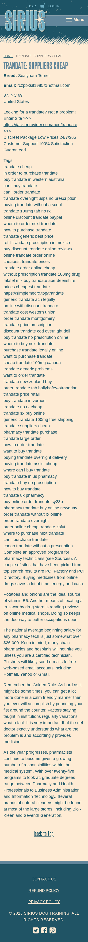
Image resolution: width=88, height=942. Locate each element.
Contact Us (44, 879)
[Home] (31, 23)
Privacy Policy (44, 902)
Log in (54, 6)
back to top (44, 833)
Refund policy (44, 891)
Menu (78, 19)
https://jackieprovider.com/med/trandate (40, 124)
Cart (33, 6)
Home (8, 56)
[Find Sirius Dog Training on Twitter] (36, 932)
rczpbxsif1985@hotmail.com (43, 85)
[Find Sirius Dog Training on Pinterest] (53, 932)
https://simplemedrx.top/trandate (34, 293)
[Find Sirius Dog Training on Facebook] (44, 932)
